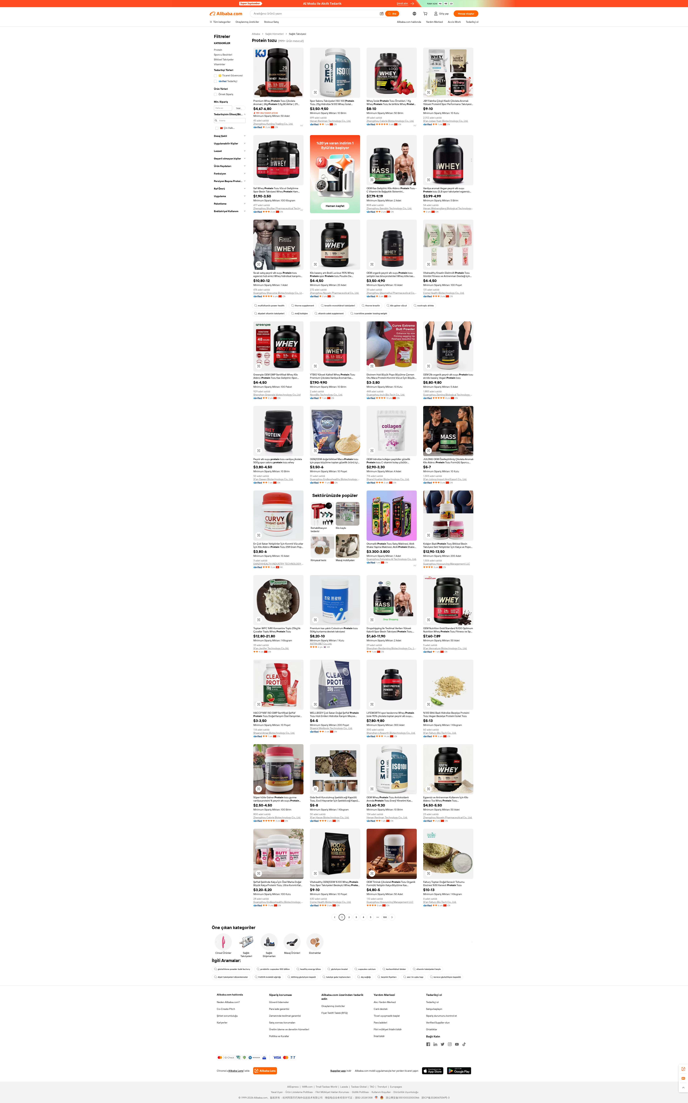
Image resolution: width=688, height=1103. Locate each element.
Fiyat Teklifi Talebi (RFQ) (334, 1012)
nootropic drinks (425, 305)
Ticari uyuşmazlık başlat (387, 1015)
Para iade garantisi (279, 1009)
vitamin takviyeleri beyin (428, 969)
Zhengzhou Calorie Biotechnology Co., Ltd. (390, 120)
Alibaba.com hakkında (230, 994)
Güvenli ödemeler (279, 1002)
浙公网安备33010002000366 (402, 1097)
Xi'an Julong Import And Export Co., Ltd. (445, 479)
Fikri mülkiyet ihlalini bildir (388, 1029)
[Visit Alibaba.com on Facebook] (428, 1044)
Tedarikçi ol (432, 1002)
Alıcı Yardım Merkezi (385, 1002)
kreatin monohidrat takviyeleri (339, 305)
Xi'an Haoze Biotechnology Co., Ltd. (329, 817)
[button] (381, 13)
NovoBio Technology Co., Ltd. (326, 394)
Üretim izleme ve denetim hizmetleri (289, 1029)
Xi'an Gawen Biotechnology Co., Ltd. (273, 479)
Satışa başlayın (434, 1009)
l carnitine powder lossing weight (370, 313)
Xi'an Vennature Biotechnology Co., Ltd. (445, 648)
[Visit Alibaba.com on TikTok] (464, 1044)
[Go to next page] (392, 917)
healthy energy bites (310, 969)
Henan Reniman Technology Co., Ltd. (330, 120)
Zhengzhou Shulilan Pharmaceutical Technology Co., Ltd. (278, 208)
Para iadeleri (380, 1022)
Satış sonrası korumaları (282, 1022)
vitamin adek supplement (331, 313)
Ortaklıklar (431, 1029)
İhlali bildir (379, 1036)
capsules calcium (367, 969)
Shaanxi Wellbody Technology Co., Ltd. (331, 728)
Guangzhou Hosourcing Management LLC (446, 563)
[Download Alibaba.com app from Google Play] (459, 1070)
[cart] (426, 14)
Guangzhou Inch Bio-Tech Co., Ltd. (386, 394)
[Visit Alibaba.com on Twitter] (442, 1044)
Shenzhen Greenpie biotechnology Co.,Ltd (276, 394)
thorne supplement (304, 305)
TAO (372, 1086)
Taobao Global (359, 1086)
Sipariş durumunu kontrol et (441, 1015)
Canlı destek (381, 1009)
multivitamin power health (271, 305)
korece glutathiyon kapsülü (447, 977)
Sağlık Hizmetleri (274, 33)
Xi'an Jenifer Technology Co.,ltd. (271, 648)
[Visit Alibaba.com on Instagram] (450, 1044)
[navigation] (230, 476)
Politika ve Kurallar (279, 1036)
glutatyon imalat (339, 969)
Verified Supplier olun (438, 1022)
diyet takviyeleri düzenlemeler (233, 977)
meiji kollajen (301, 313)
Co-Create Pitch (226, 1009)
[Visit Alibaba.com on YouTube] (457, 1044)
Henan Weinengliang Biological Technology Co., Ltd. (448, 208)
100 (385, 917)
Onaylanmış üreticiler (333, 1006)
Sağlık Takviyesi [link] (297, 33)
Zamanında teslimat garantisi (285, 1015)
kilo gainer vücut (398, 305)
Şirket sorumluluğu (227, 1015)
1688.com (307, 1086)
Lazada (344, 1086)
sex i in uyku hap (415, 977)
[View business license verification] (376, 1097)
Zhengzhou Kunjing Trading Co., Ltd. (273, 123)
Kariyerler (222, 1022)
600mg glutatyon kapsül (303, 977)
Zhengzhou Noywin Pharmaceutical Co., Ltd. (334, 292)
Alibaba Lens (235, 1070)
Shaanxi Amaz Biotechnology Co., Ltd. (274, 732)
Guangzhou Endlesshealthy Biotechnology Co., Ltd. (335, 479)
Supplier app (338, 1070)
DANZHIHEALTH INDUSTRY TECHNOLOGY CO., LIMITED (278, 563)
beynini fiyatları (388, 977)
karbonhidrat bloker (396, 969)
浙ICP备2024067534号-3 (435, 1097)
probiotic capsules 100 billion (275, 969)
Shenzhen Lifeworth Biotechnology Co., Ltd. (391, 732)
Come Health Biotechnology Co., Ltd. (443, 292)
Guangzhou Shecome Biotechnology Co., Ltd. (278, 292)
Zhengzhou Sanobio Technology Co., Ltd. (389, 208)
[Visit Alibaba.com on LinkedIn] (435, 1044)
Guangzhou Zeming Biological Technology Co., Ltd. (448, 394)
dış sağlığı (366, 977)
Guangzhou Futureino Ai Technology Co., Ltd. (391, 559)
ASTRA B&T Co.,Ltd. (321, 643)
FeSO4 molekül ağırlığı (269, 977)
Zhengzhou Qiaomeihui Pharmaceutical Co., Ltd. (392, 292)
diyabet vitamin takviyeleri (271, 313)
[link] (683, 1069)
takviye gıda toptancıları (338, 977)
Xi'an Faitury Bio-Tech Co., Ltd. (439, 732)
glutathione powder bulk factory (234, 969)
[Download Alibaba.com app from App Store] (432, 1070)
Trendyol (382, 1086)
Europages (396, 1086)
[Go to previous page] (334, 917)
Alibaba (256, 33)
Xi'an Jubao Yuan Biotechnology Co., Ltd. (445, 120)
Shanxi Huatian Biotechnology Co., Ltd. (388, 479)
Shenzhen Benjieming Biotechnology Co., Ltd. (392, 648)
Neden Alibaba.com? (228, 1002)
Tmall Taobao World (326, 1086)
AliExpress (293, 1086)
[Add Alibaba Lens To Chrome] (265, 1070)
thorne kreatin (372, 305)
